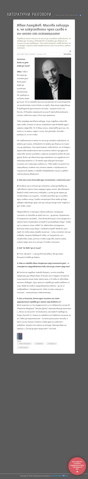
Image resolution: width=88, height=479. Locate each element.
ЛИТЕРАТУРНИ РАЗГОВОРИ (29, 14)
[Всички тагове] (19, 336)
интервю (39, 343)
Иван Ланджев (24, 343)
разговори (23, 347)
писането (51, 343)
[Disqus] (42, 385)
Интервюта (67, 54)
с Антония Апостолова (66, 15)
